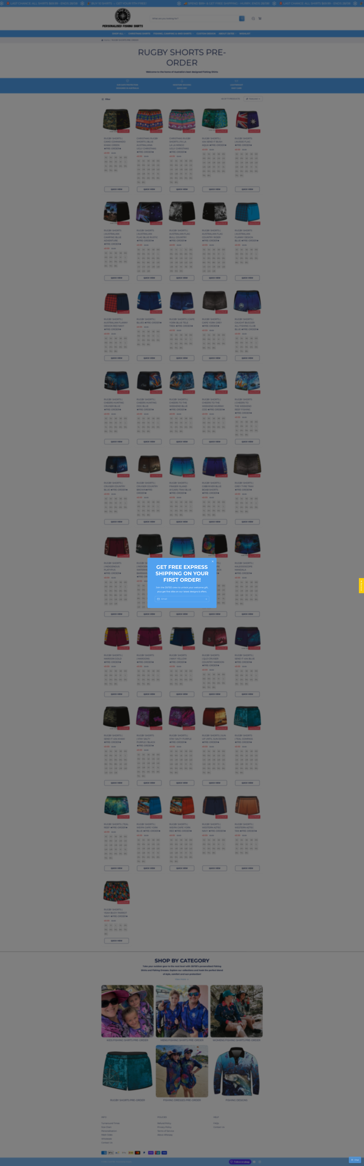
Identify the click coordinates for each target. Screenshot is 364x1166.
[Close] (212, 561)
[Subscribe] (206, 599)
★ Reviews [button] (361, 585)
